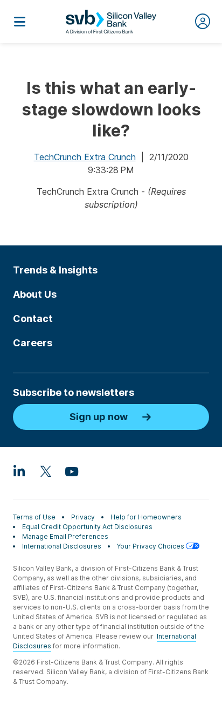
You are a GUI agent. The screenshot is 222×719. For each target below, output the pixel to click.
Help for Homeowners (146, 517)
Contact (33, 318)
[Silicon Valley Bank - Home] (111, 21)
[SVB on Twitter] (45, 471)
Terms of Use (34, 517)
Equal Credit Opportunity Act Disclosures (87, 527)
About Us (35, 294)
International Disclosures (61, 546)
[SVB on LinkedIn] (19, 471)
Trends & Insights (55, 270)
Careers (32, 342)
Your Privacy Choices (151, 546)
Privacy (83, 517)
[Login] (203, 21)
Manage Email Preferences (65, 536)
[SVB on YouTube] (71, 471)
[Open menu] (19, 21)
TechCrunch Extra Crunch (85, 157)
